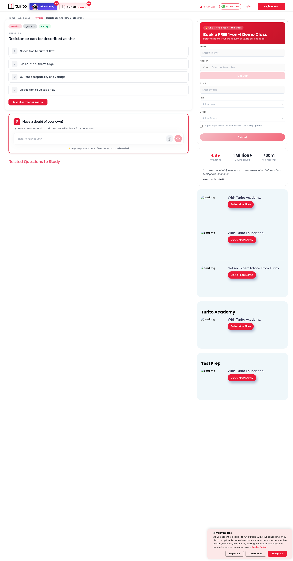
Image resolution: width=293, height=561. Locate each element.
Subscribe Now (241, 204)
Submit (242, 137)
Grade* (204, 111)
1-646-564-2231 (209, 7)
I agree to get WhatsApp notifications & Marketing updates (233, 125)
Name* (203, 46)
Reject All (234, 553)
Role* (203, 97)
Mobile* (204, 60)
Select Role (208, 104)
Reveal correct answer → (28, 102)
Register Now (271, 6)
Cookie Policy (258, 547)
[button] (98, 51)
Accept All (277, 553)
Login (247, 6)
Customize (255, 553)
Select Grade (209, 118)
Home (11, 17)
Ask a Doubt (25, 17)
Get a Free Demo (242, 240)
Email (203, 83)
